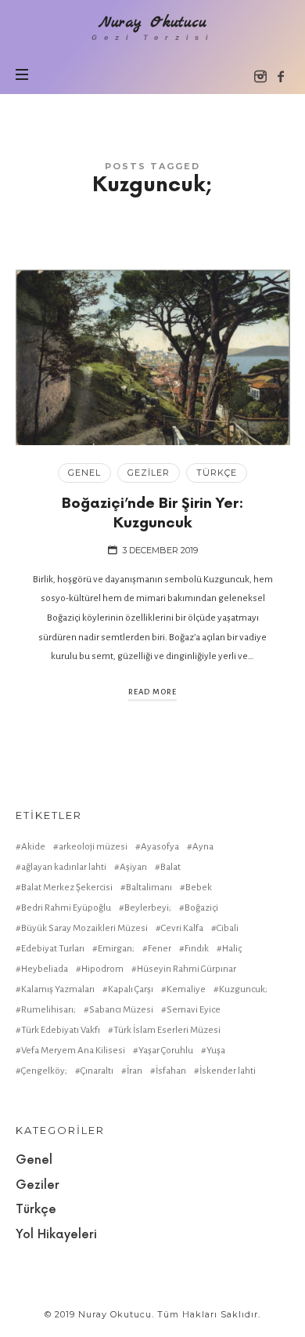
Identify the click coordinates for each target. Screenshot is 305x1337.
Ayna (203, 847)
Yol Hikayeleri (56, 1234)
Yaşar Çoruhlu (165, 1050)
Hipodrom (102, 969)
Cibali (228, 928)
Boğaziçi (201, 908)
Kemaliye (186, 989)
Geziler (148, 472)
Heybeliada (44, 969)
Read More (152, 691)
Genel (84, 472)
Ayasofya (160, 847)
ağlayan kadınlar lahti (63, 867)
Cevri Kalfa (182, 928)
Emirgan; (116, 949)
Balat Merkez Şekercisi (67, 887)
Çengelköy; (44, 1071)
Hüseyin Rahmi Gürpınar (186, 969)
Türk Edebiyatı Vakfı (60, 1030)
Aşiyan (133, 867)
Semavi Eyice (194, 1010)
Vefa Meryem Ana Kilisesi (73, 1050)
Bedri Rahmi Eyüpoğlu (66, 908)
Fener (159, 949)
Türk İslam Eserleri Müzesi (167, 1030)
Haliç (232, 949)
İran (134, 1071)
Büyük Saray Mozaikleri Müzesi (84, 928)
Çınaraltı (97, 1071)
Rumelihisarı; (48, 1010)
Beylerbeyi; (147, 908)
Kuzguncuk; (243, 989)
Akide (33, 847)
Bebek (198, 887)
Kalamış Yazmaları (58, 989)
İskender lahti (227, 1071)
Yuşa (215, 1050)
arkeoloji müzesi (93, 847)
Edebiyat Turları (52, 949)
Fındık (197, 949)
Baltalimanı (149, 887)
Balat (170, 867)
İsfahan (171, 1071)
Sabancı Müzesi (121, 1010)
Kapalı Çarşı (130, 989)
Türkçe (216, 472)
